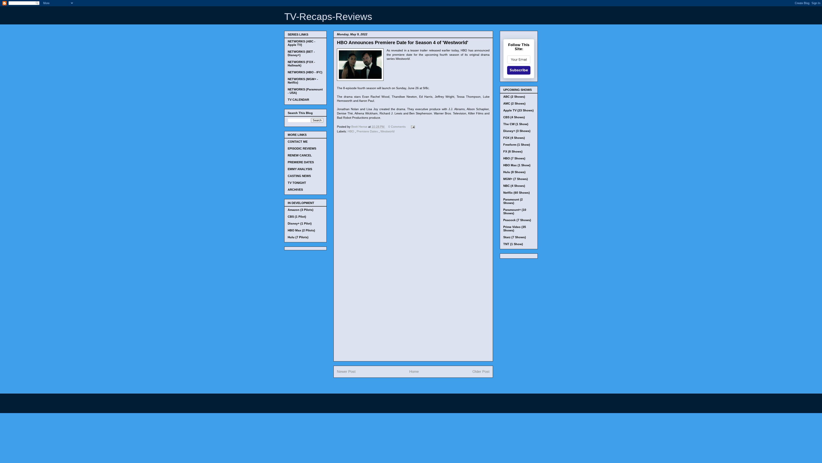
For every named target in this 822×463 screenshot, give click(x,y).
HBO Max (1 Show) (516, 165)
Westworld (387, 131)
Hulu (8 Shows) (514, 172)
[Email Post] (412, 126)
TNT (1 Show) (513, 244)
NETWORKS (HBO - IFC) (305, 72)
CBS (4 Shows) (514, 117)
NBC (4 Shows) (514, 185)
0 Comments (397, 126)
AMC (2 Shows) (514, 103)
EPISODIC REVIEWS (302, 148)
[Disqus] (413, 193)
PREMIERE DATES (301, 162)
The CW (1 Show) (515, 124)
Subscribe (519, 70)
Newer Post (346, 372)
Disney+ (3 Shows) (516, 131)
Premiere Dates (368, 131)
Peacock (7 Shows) (517, 220)
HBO (351, 131)
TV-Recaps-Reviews (328, 16)
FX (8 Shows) (513, 151)
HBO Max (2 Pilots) (301, 230)
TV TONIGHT (297, 182)
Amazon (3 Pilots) (300, 209)
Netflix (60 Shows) (516, 192)
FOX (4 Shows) (514, 137)
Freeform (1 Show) (516, 144)
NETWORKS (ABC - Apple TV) (301, 43)
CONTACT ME (298, 141)
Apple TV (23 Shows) (518, 110)
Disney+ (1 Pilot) (300, 223)
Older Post (481, 372)
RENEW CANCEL (300, 155)
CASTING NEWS (299, 176)
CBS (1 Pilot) (297, 216)
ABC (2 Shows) (514, 96)
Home (414, 372)
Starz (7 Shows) (514, 237)
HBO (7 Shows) (514, 158)
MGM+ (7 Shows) (515, 179)
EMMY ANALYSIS (300, 169)
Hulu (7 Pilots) (298, 237)
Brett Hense (359, 126)
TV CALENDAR (298, 99)
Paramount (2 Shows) (513, 201)
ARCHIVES (295, 189)
